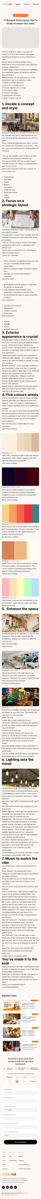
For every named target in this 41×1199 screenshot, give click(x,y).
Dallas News (14, 670)
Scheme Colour (15, 487)
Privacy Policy (12, 1195)
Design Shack (14, 524)
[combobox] (20, 1110)
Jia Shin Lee (13, 707)
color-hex (12, 453)
